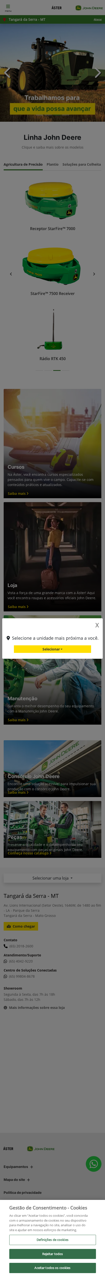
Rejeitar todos (52, 1254)
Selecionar (51, 649)
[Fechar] (97, 1207)
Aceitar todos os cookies (52, 1268)
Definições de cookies (52, 1239)
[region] (52, 1238)
